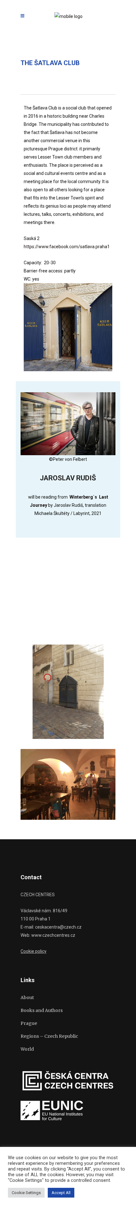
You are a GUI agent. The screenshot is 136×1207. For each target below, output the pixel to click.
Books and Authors (42, 1010)
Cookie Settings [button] (26, 1192)
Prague (29, 1023)
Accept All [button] (61, 1192)
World (27, 1049)
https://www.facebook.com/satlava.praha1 (67, 246)
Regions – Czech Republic (49, 1036)
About (27, 997)
